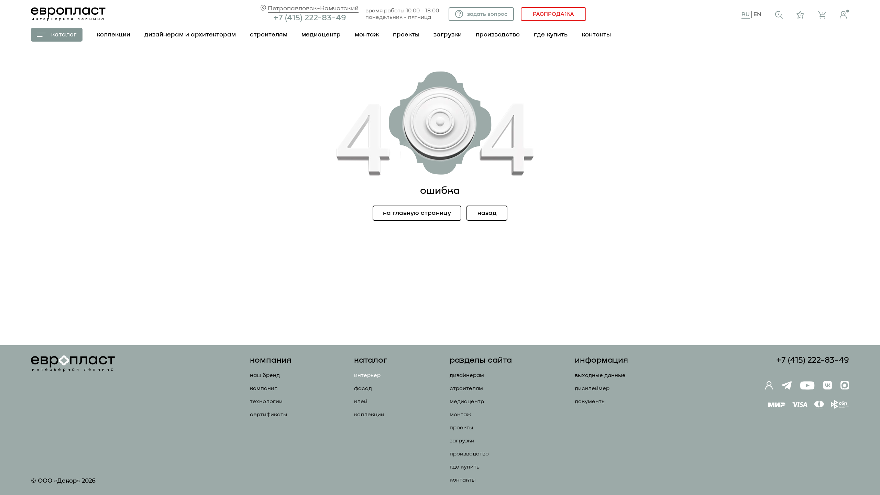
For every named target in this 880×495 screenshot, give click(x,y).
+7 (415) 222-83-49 (309, 18)
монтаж (367, 35)
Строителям (466, 388)
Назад (487, 213)
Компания (263, 388)
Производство (469, 453)
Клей (360, 401)
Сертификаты (268, 414)
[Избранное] (800, 15)
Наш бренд (265, 375)
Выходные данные (600, 375)
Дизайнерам (467, 375)
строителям (268, 35)
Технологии (266, 401)
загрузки (447, 35)
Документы (590, 401)
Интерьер (367, 375)
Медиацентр (321, 35)
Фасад (363, 388)
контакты (596, 35)
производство (498, 35)
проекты (406, 35)
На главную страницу (417, 213)
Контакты (463, 480)
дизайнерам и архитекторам (190, 35)
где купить (551, 35)
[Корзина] (822, 15)
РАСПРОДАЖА (553, 14)
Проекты (461, 427)
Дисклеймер (592, 388)
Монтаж (460, 414)
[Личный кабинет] (844, 14)
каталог (64, 35)
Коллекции (369, 414)
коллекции (113, 35)
